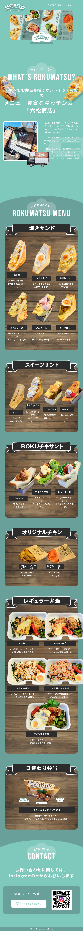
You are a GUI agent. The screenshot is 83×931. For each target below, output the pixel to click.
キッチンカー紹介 (55, 5)
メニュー (69, 5)
